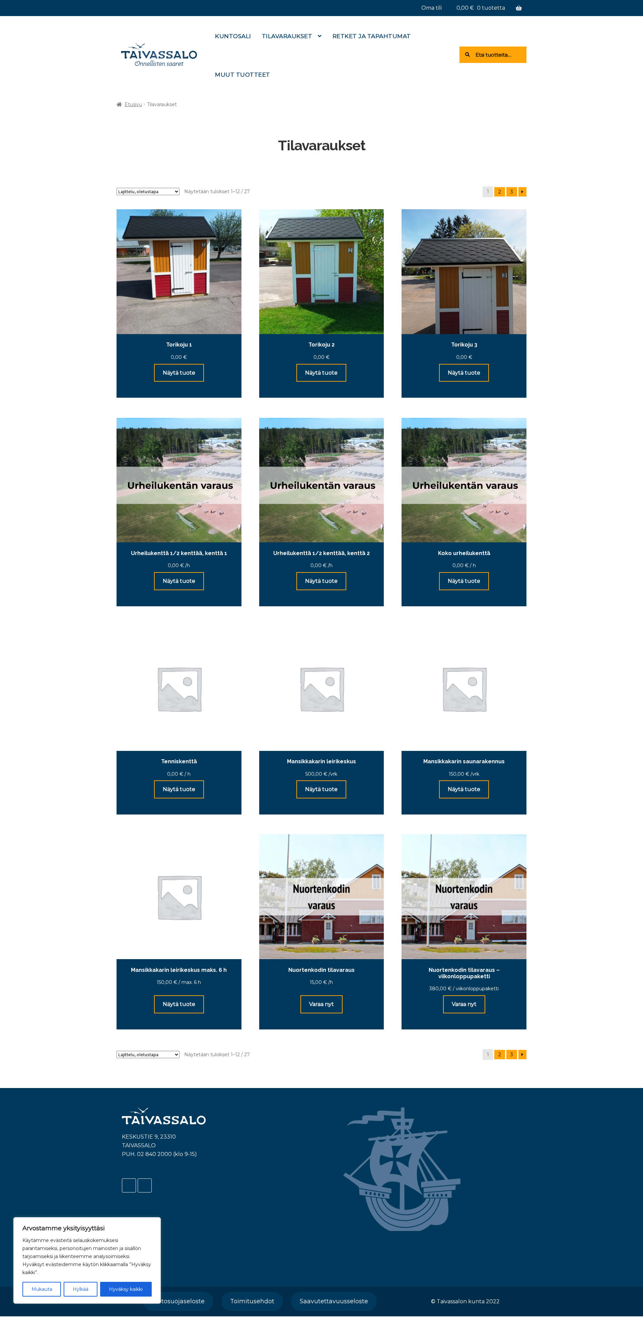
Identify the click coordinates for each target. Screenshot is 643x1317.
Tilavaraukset (287, 36)
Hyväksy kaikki (126, 1289)
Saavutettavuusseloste (334, 1301)
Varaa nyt (321, 1004)
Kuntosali (233, 36)
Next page (522, 192)
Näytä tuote (179, 373)
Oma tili (431, 8)
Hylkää (80, 1289)
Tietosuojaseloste (178, 1301)
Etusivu (133, 104)
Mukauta (41, 1289)
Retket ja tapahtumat (372, 36)
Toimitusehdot (252, 1301)
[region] (87, 1260)
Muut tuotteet (242, 74)
